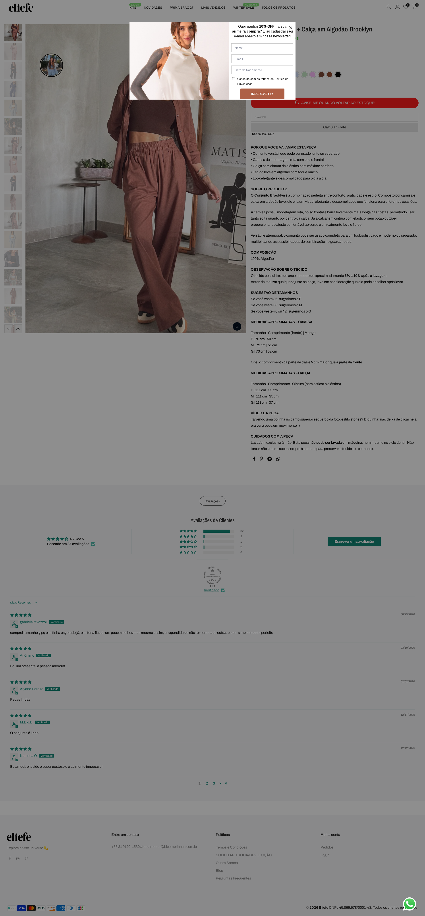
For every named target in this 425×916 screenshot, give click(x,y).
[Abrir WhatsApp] (409, 904)
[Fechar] (290, 27)
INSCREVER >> (262, 94)
